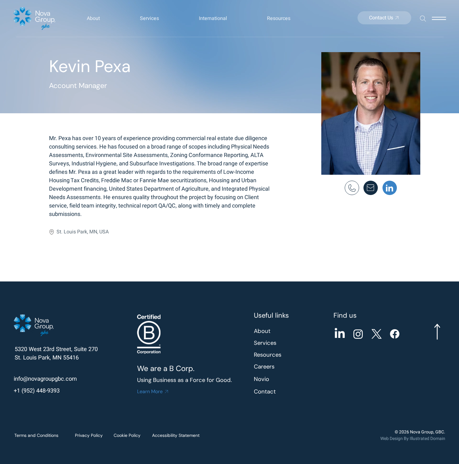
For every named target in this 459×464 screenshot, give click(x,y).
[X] (376, 334)
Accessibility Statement (176, 435)
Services (265, 343)
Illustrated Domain (427, 438)
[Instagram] (358, 334)
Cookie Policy (127, 435)
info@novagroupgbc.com (45, 379)
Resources (267, 355)
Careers (264, 366)
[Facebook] (394, 334)
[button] (107, 18)
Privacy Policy (89, 435)
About (262, 331)
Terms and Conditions (36, 435)
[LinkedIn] (339, 334)
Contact (265, 391)
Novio (261, 379)
